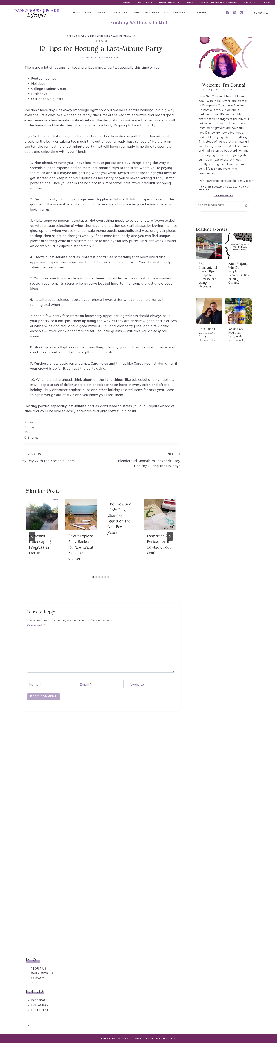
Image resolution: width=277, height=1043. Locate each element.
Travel (101, 12)
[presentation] (42, 515)
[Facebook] (227, 12)
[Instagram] (234, 12)
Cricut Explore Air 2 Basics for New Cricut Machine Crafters (80, 547)
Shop (190, 2)
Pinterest (40, 1010)
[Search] (246, 205)
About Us (145, 2)
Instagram (40, 1005)
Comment (36, 625)
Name (35, 684)
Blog (76, 12)
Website (137, 684)
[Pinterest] (241, 12)
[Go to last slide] (32, 536)
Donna (90, 57)
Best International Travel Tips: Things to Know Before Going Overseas (208, 275)
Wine (88, 12)
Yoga (136, 12)
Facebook (39, 1000)
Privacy (249, 2)
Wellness (152, 12)
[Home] (67, 36)
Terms (267, 2)
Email (85, 684)
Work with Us (42, 974)
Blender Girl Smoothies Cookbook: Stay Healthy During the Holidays (149, 460)
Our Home (200, 12)
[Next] (170, 536)
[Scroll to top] (267, 1033)
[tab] (93, 577)
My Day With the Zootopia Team (48, 457)
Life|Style (119, 12)
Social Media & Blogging (219, 2)
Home (127, 2)
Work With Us (169, 2)
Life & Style (100, 41)
